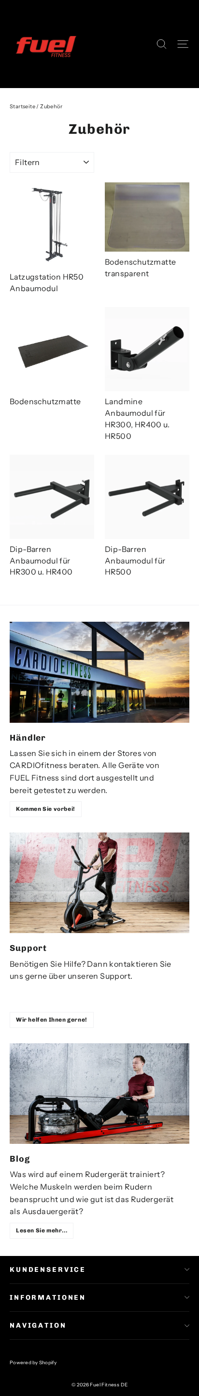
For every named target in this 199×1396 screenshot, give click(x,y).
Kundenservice (48, 1270)
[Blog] (99, 1093)
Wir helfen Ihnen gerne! (51, 1019)
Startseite (22, 106)
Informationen (48, 1298)
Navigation (38, 1325)
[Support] (99, 882)
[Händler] (99, 672)
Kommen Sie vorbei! (45, 809)
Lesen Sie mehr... (41, 1230)
